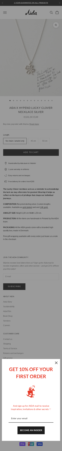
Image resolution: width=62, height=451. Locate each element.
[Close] (56, 363)
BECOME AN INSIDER (31, 430)
